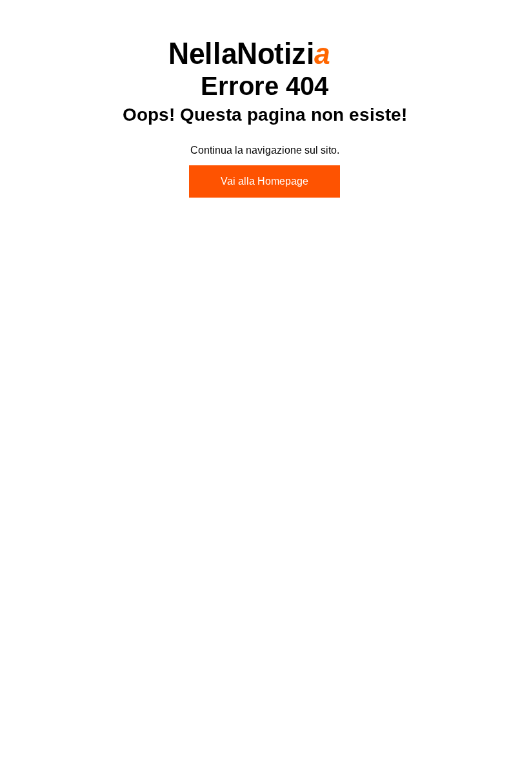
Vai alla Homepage (264, 181)
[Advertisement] (264, 315)
